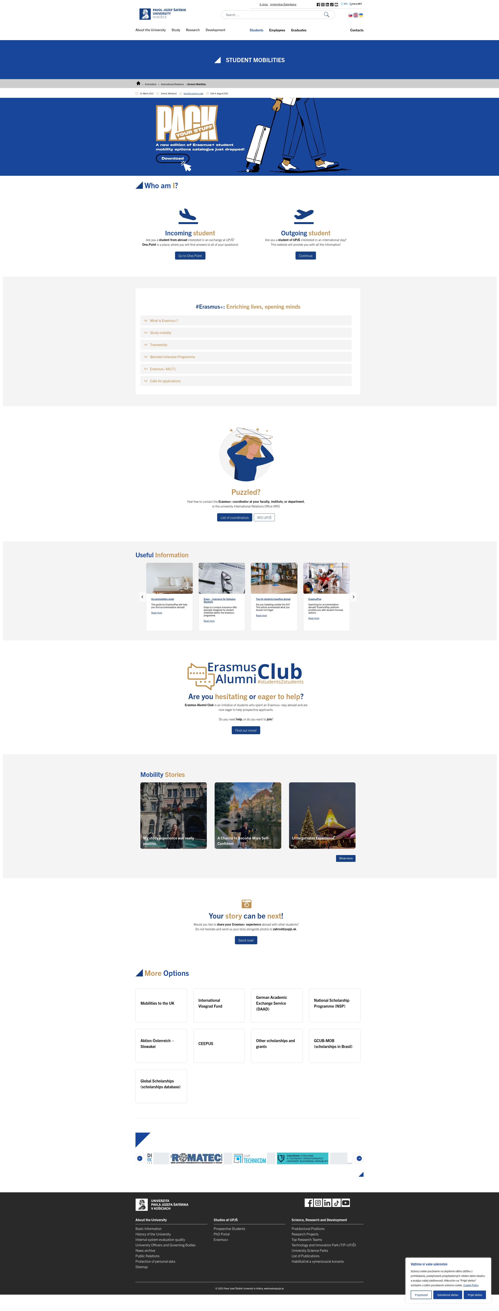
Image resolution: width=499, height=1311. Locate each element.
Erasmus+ (221, 1239)
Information (151, 84)
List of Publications (305, 1256)
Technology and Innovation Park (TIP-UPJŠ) (324, 1245)
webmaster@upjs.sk (274, 1288)
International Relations (172, 84)
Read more (156, 612)
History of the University (153, 1234)
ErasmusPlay (314, 598)
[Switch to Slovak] (350, 15)
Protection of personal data (155, 1261)
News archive (145, 1250)
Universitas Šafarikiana (283, 4)
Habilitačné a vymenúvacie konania (318, 1261)
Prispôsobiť (421, 1295)
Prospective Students (229, 1228)
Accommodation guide (162, 598)
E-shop (264, 4)
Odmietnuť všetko (447, 1295)
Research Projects (305, 1234)
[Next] (359, 1158)
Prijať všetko (475, 1295)
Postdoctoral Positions (308, 1228)
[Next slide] (353, 597)
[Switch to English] (356, 15)
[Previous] (139, 1158)
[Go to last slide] (142, 597)
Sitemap (141, 1266)
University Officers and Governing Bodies (165, 1245)
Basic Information (148, 1228)
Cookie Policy (471, 1285)
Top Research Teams (307, 1239)
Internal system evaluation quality (160, 1239)
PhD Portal (222, 1234)
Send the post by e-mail (193, 93)
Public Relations (147, 1256)
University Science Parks (310, 1250)
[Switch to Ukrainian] (361, 15)
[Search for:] (329, 14)
